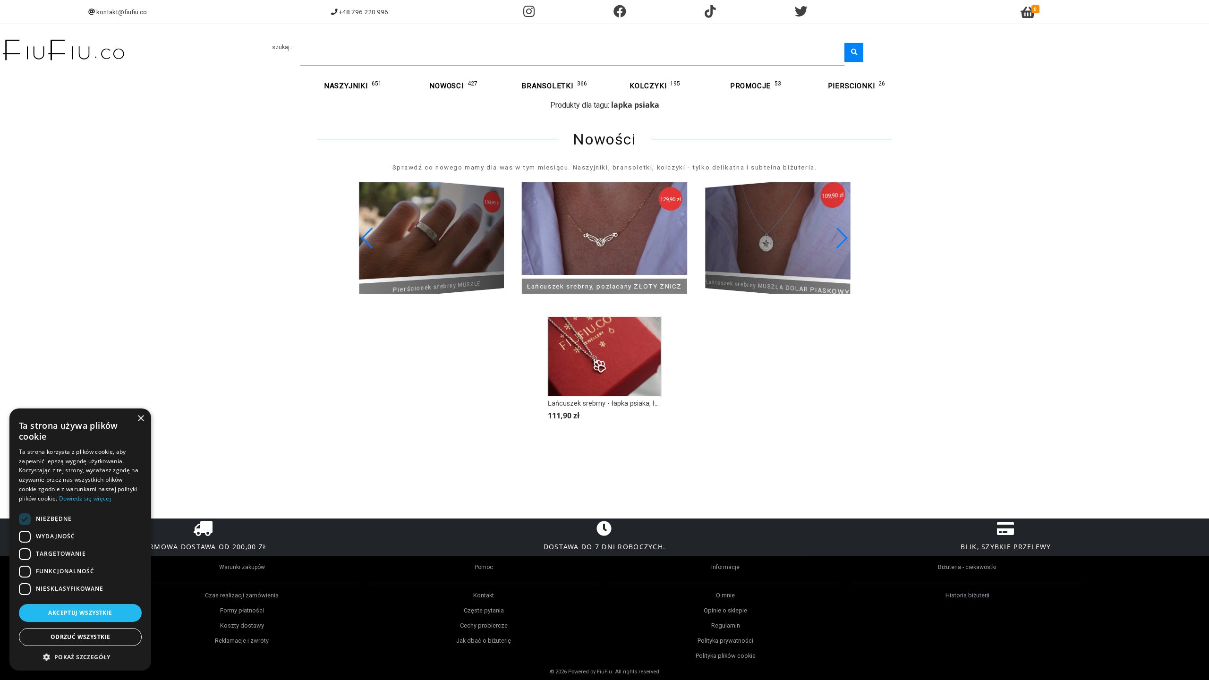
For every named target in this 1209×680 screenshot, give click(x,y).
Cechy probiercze (484, 625)
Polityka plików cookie (726, 655)
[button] (841, 238)
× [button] (140, 418)
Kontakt (483, 595)
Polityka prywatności (725, 640)
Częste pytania (484, 610)
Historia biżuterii (967, 595)
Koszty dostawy (242, 625)
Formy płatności (242, 610)
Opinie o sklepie (725, 610)
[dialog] (80, 539)
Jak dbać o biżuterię (483, 640)
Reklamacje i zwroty (242, 640)
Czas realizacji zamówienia (242, 595)
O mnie (725, 595)
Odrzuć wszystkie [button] (80, 637)
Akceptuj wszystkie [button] (80, 613)
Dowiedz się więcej (85, 498)
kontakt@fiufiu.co (121, 12)
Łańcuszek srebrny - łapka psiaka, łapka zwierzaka (625, 404)
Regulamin (725, 625)
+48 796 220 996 (363, 12)
